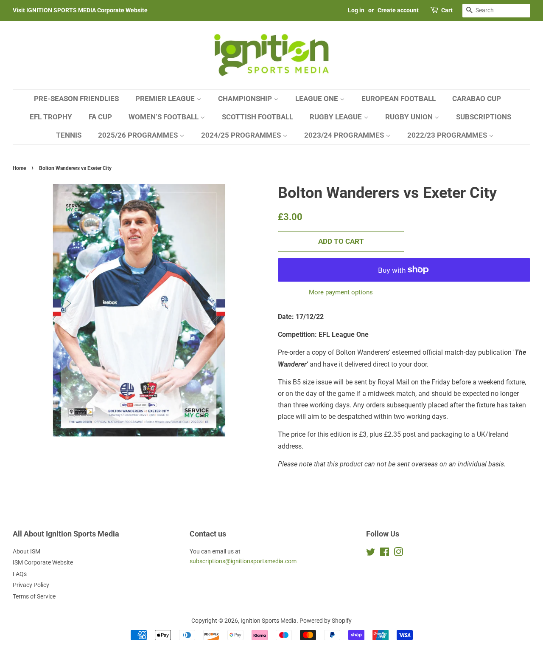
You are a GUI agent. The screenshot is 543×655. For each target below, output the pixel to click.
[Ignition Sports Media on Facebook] (384, 553)
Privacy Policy (31, 585)
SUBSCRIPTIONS (483, 117)
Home (19, 168)
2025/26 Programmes (138, 135)
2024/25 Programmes (242, 135)
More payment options (341, 292)
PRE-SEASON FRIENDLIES (76, 98)
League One (317, 98)
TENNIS (68, 135)
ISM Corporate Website (43, 562)
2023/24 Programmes (345, 135)
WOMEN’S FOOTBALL (164, 117)
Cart (447, 10)
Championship (246, 98)
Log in (356, 10)
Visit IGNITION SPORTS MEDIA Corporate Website (80, 10)
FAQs (20, 573)
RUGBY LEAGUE (337, 117)
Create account (398, 10)
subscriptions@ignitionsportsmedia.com (243, 561)
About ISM (26, 551)
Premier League (165, 98)
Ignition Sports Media (269, 620)
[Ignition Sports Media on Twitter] (370, 553)
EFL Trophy (51, 117)
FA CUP (100, 117)
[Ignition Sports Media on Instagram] (398, 553)
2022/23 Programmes (448, 135)
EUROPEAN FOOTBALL (398, 98)
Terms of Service (34, 596)
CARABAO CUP (476, 98)
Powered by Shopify (325, 620)
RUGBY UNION (409, 117)
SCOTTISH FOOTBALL (257, 117)
